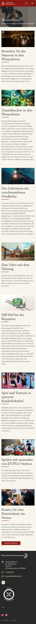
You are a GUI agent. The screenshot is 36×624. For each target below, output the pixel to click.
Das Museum (4, 620)
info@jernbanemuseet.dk (13, 576)
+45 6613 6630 (9, 572)
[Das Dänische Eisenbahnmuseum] (13, 3)
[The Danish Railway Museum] (6, 615)
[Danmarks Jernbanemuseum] (2, 615)
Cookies (13, 620)
